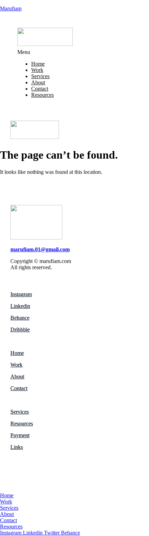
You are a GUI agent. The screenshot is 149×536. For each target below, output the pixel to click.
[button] (74, 52)
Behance (19, 318)
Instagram (21, 294)
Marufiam (10, 8)
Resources (42, 95)
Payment (19, 435)
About (38, 82)
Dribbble (20, 329)
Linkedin (20, 306)
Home (38, 64)
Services (40, 76)
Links (16, 447)
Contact (39, 89)
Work (37, 70)
